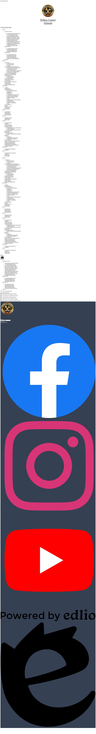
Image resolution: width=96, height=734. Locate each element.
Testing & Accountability (11, 102)
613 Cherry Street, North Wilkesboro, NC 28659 (9, 318)
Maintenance (7, 107)
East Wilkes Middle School (12, 49)
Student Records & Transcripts (10, 143)
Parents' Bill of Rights (9, 132)
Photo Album (7, 155)
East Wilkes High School (11, 54)
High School (9, 93)
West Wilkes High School (11, 56)
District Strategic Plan (8, 78)
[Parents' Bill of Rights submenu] (13, 230)
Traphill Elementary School (12, 44)
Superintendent (7, 82)
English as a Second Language (12, 96)
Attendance (9, 136)
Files (1, 291)
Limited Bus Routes (10, 128)
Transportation (7, 108)
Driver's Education (8, 104)
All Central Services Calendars (10, 152)
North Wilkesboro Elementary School (13, 41)
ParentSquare (7, 131)
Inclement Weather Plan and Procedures (14, 127)
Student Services (10, 100)
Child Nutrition (7, 88)
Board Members (8, 111)
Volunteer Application (9, 145)
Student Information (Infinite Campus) (13, 99)
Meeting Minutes (8, 114)
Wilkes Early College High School (13, 58)
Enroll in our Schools (8, 125)
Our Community (8, 80)
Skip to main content (4, 0)
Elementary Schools (8, 117)
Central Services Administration (10, 73)
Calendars (6, 123)
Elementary (9, 91)
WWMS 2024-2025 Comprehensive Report (9, 298)
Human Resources (8, 106)
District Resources (8, 75)
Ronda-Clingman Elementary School (13, 43)
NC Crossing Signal (8, 130)
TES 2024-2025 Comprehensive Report (9, 297)
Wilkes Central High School (12, 57)
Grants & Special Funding (9, 79)
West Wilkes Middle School (12, 51)
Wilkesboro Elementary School (12, 45)
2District (6, 59)
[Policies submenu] (8, 233)
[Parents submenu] (3, 219)
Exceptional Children (11, 97)
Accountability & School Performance (11, 66)
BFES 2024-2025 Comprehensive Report (9, 293)
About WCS (7, 62)
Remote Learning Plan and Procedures (14, 129)
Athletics (6, 87)
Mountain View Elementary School (13, 38)
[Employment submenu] (3, 245)
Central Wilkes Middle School (12, 48)
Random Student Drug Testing (12, 137)
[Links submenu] (3, 249)
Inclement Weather (8, 126)
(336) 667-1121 (6, 319)
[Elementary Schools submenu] (3, 262)
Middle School (9, 92)
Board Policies (7, 112)
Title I (8, 103)
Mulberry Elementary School (12, 40)
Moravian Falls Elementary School (13, 37)
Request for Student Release (10, 142)
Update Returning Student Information (11, 144)
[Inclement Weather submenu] (12, 224)
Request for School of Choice (10, 141)
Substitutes (7, 149)
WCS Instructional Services (12, 90)
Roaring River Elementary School (13, 42)
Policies (6, 135)
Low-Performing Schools (11, 69)
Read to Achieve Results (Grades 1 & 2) (14, 70)
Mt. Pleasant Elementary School (12, 39)
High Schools (7, 119)
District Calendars (10, 76)
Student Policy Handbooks (11, 138)
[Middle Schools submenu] (3, 277)
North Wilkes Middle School (12, 50)
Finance (6, 105)
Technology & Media (11, 101)
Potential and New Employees (10, 148)
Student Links (7, 154)
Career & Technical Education (12, 95)
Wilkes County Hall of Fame (10, 84)
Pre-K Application (8, 139)
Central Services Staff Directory (10, 74)
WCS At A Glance (10, 64)
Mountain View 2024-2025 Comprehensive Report (11, 300)
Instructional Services (8, 89)
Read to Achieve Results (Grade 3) (13, 71)
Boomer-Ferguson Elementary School (13, 33)
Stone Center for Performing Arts (10, 81)
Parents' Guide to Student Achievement (14, 133)
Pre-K (8, 98)
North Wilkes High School (11, 55)
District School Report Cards (12, 68)
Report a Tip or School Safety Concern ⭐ (12, 140)
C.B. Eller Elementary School (12, 34)
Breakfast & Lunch (8, 122)
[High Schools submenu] (3, 283)
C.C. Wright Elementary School (12, 35)
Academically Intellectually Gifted (13, 94)
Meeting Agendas (8, 113)
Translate (8, 321)
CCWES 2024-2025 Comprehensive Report (10, 295)
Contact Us (9, 65)
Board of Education (10, 63)
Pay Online (7, 134)
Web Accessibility (8, 83)
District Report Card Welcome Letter (13, 67)
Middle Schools (7, 118)
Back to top (5, 324)
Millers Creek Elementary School (13, 36)
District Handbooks (10, 77)
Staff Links (7, 153)
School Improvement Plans (12, 72)
